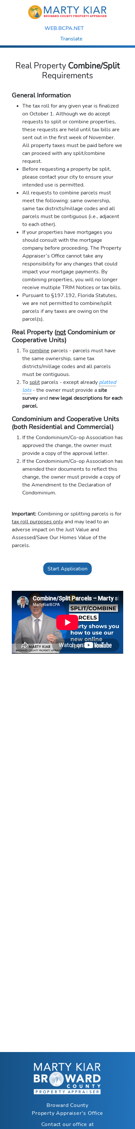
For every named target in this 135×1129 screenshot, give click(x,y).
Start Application (67, 568)
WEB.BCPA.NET (65, 28)
